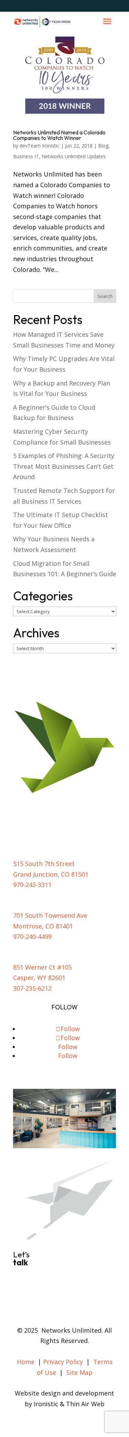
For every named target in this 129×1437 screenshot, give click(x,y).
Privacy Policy (63, 1362)
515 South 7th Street (44, 863)
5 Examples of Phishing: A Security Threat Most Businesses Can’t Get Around (63, 466)
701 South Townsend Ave (50, 915)
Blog (103, 145)
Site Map (79, 1372)
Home (25, 1362)
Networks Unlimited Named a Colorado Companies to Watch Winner (59, 135)
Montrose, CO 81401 (43, 926)
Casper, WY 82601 (39, 977)
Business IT (26, 156)
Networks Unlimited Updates (74, 156)
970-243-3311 (32, 885)
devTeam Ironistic (40, 145)
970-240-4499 (32, 936)
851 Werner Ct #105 (42, 967)
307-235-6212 (32, 988)
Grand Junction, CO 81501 (50, 874)
